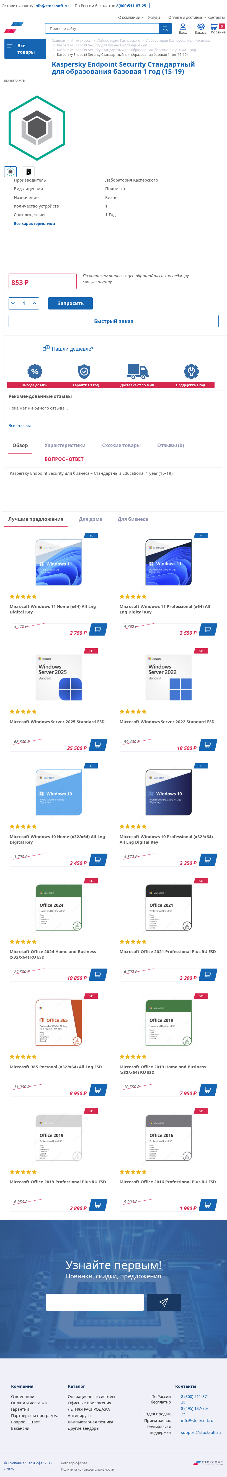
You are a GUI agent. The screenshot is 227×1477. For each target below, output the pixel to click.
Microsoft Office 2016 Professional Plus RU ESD (168, 1181)
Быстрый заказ (113, 321)
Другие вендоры (83, 1428)
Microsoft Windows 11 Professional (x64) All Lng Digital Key (165, 609)
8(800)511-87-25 (131, 5)
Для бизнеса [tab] (133, 519)
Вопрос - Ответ (25, 1421)
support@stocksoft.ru (201, 1432)
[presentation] (64, 460)
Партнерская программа (34, 1415)
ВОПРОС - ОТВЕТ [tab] (64, 459)
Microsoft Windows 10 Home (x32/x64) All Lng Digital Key (57, 839)
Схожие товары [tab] (121, 445)
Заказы (201, 32)
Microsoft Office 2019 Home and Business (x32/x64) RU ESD (163, 1069)
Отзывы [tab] (170, 445)
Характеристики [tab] (65, 445)
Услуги (153, 17)
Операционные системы (91, 1396)
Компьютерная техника (90, 1421)
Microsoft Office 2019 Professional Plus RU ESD (58, 1181)
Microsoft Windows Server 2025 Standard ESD (57, 721)
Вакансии (20, 1428)
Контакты (215, 17)
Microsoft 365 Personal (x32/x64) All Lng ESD (56, 1066)
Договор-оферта (74, 1463)
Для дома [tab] (90, 519)
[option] (10, 171)
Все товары (26, 49)
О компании (128, 17)
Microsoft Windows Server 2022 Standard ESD (167, 721)
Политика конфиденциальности (87, 1469)
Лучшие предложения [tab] (35, 519)
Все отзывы (20, 425)
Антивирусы (79, 1415)
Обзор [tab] (20, 445)
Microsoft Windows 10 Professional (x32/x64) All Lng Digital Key (166, 839)
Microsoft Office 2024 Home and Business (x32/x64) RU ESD (53, 954)
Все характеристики (34, 223)
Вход (183, 32)
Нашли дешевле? (72, 348)
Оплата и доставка (183, 17)
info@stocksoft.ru (51, 5)
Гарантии (20, 1409)
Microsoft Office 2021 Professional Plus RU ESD (168, 951)
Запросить (71, 303)
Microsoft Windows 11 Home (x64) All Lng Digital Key (53, 609)
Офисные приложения (89, 1402)
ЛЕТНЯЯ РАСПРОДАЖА (89, 1409)
